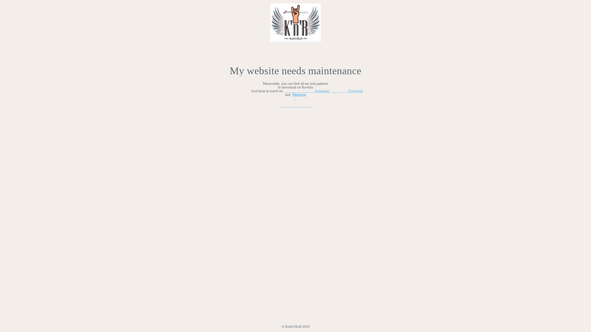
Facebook (347, 91)
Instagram (306, 91)
